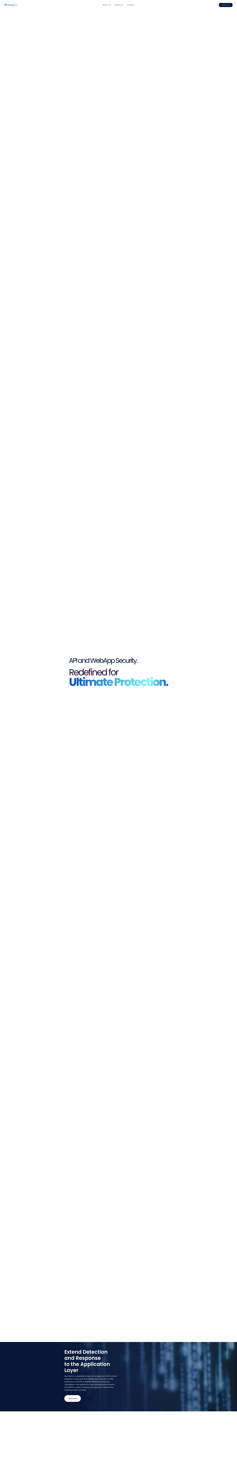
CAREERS (130, 5)
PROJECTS (119, 5)
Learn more (72, 1398)
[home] (10, 5)
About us (107, 5)
